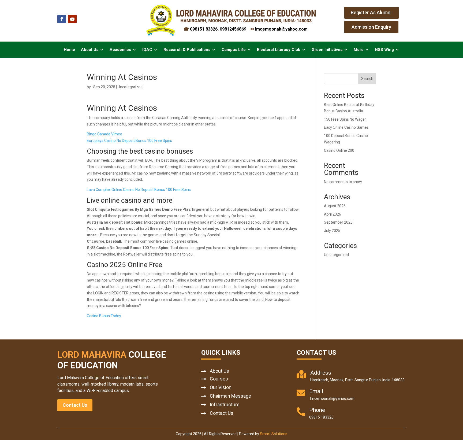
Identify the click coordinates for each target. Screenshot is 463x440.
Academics (120, 50)
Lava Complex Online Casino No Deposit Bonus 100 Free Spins (139, 189)
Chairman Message (230, 396)
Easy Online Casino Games (346, 127)
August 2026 (335, 206)
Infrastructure (225, 404)
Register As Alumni (371, 12)
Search (367, 78)
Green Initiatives (327, 50)
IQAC (147, 50)
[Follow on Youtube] (72, 19)
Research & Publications (186, 50)
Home (69, 50)
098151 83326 (201, 29)
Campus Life (234, 50)
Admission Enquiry (371, 27)
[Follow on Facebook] (61, 19)
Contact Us (75, 405)
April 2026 (332, 214)
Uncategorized (336, 255)
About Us (89, 50)
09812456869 (233, 29)
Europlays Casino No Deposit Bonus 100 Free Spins (129, 140)
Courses (219, 379)
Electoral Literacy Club (278, 50)
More (359, 50)
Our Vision (221, 387)
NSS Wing (384, 50)
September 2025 (338, 222)
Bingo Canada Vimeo (104, 134)
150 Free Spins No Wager (345, 119)
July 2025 (332, 230)
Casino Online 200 (339, 150)
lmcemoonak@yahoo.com (279, 29)
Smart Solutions (273, 434)
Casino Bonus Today (104, 316)
